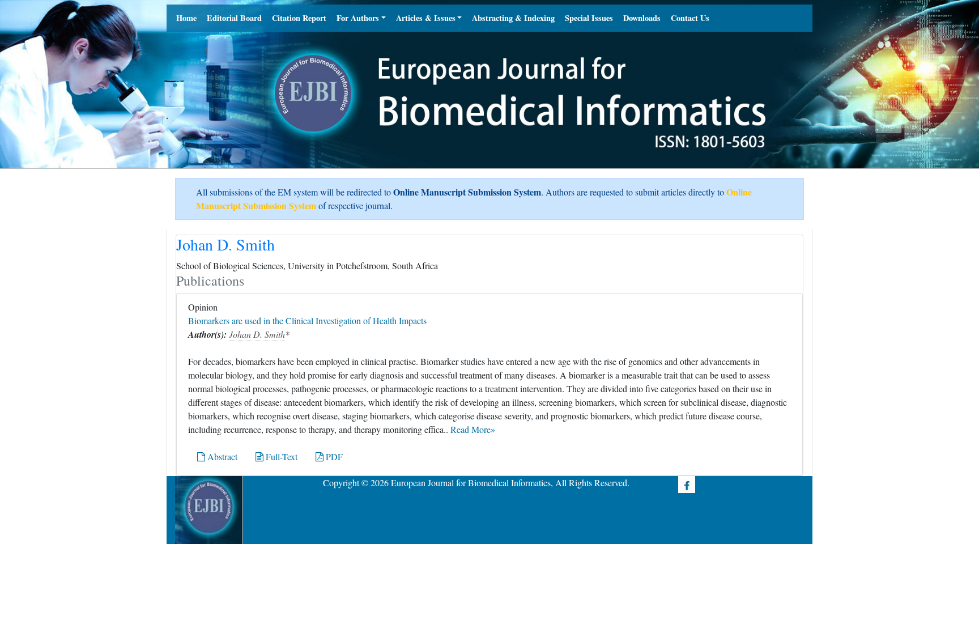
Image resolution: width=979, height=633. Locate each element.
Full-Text (280, 456)
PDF (333, 456)
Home (186, 18)
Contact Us (690, 18)
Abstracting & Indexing (513, 18)
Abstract (221, 456)
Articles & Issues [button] (426, 18)
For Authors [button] (358, 18)
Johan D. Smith (257, 334)
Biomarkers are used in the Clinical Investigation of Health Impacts (307, 320)
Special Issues (589, 18)
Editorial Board (234, 18)
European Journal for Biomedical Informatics (471, 482)
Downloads (642, 18)
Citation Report (299, 18)
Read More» (472, 429)
